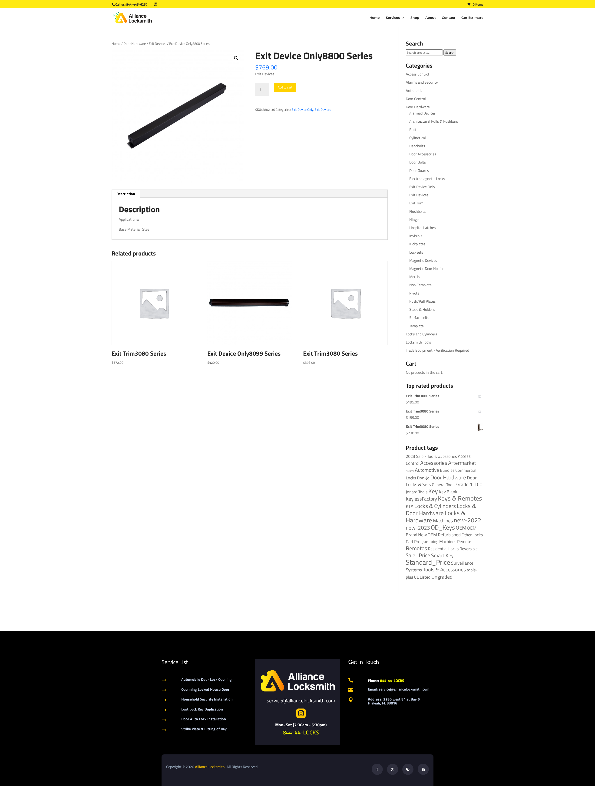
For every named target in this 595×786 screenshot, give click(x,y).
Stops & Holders (422, 309)
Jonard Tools (416, 492)
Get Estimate (472, 18)
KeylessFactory (421, 498)
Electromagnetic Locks (427, 178)
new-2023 (418, 528)
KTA (409, 506)
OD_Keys (443, 527)
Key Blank (448, 491)
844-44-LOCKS (301, 732)
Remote (464, 541)
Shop (414, 18)
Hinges (414, 219)
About (430, 18)
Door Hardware (134, 43)
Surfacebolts (419, 317)
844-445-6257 (137, 4)
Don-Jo (423, 478)
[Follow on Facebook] (377, 769)
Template (416, 326)
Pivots (414, 293)
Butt (412, 129)
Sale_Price (418, 555)
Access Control (417, 74)
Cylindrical (417, 138)
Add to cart (285, 87)
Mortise (415, 276)
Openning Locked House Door (205, 689)
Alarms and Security (422, 82)
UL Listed (422, 577)
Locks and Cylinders (421, 334)
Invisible (415, 236)
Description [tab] (125, 193)
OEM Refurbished (444, 534)
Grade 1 (464, 484)
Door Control (416, 99)
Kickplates (417, 244)
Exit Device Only (302, 109)
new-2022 (467, 520)
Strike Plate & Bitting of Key (204, 729)
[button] (236, 58)
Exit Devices (157, 43)
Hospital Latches (422, 227)
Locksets (416, 252)
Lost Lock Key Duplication (202, 709)
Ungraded (442, 576)
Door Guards (419, 170)
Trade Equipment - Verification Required (437, 350)
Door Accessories (422, 154)
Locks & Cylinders (435, 506)
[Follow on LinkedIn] (423, 769)
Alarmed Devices (422, 113)
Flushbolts (417, 211)
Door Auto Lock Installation (203, 719)
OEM (461, 528)
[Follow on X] (392, 769)
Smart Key (442, 555)
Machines (443, 520)
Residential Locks (443, 549)
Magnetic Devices (423, 260)
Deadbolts (417, 146)
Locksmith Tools (418, 342)
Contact (448, 18)
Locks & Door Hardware (441, 509)
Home (375, 18)
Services (393, 18)
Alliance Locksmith (210, 767)
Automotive (415, 90)
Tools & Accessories (444, 569)
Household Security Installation (207, 699)
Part (409, 541)
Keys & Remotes (460, 498)
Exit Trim (416, 203)
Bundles (447, 470)
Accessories (433, 463)
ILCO (478, 484)
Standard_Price (428, 562)
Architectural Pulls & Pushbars (433, 121)
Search (449, 52)
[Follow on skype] (407, 769)
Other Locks (472, 534)
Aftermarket (462, 463)
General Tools (443, 484)
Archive (410, 471)
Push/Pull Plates (422, 301)
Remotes (416, 548)
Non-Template (420, 285)
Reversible (468, 548)
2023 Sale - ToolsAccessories (431, 456)
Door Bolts (417, 162)
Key (433, 491)
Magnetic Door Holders (427, 268)
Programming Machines (435, 541)
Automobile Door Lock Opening (206, 679)
